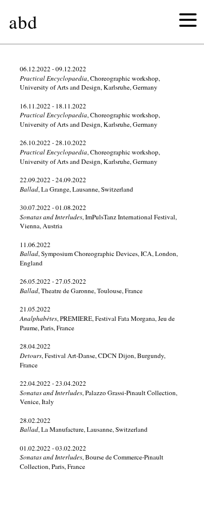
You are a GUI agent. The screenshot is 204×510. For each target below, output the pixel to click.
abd (23, 21)
